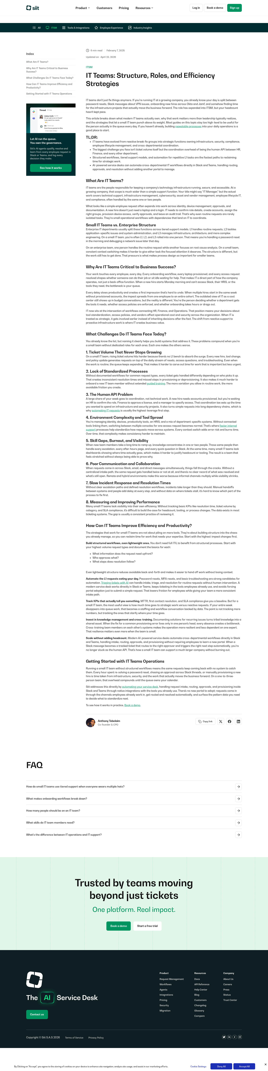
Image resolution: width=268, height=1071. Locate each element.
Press (226, 989)
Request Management (172, 979)
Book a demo (132, 705)
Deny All (221, 1066)
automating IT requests (106, 410)
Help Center (200, 989)
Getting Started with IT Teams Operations (49, 93)
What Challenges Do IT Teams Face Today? (49, 77)
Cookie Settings (198, 1066)
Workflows (166, 984)
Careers (227, 984)
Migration (165, 1010)
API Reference (201, 984)
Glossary (199, 1010)
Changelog (200, 1005)
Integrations (166, 994)
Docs (197, 979)
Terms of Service (74, 1037)
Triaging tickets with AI (115, 582)
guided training (156, 383)
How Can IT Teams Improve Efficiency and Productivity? (49, 86)
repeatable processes (188, 126)
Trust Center (230, 1000)
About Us (228, 979)
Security (164, 1005)
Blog (196, 994)
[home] (32, 8)
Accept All (244, 1066)
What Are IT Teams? (37, 61)
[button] (83, 8)
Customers (200, 1000)
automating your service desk (140, 686)
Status (227, 994)
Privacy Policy (96, 1037)
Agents (163, 989)
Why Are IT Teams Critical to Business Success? (47, 70)
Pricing (163, 1000)
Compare (199, 1016)
